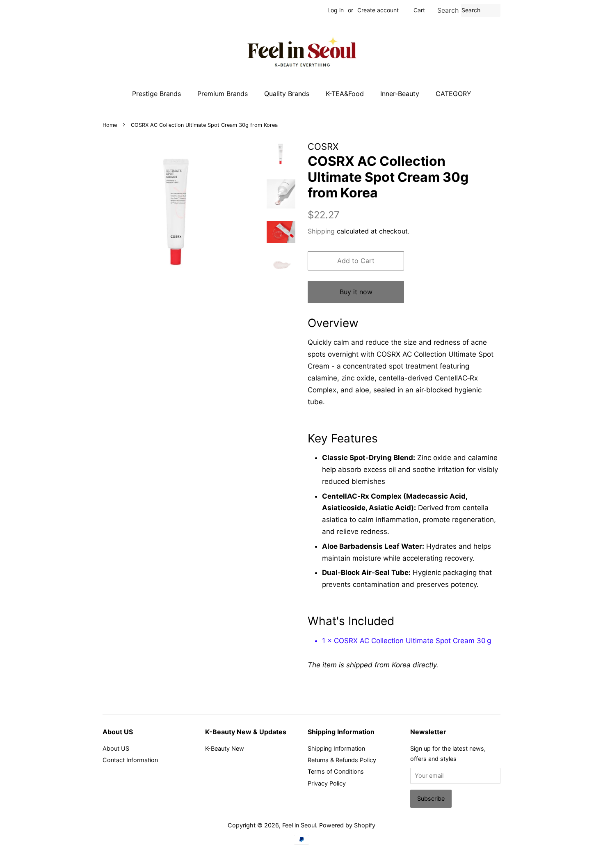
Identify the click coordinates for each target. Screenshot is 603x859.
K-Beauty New (224, 748)
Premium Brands (222, 93)
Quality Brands (286, 93)
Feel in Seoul (299, 825)
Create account (378, 10)
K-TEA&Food (345, 93)
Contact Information (130, 759)
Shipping (321, 231)
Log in (335, 10)
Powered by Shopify (347, 825)
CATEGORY (453, 93)
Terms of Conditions (336, 771)
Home (110, 125)
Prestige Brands (156, 93)
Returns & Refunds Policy (342, 759)
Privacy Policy (327, 783)
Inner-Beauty (399, 93)
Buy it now (356, 292)
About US (116, 748)
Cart (419, 10)
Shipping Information (336, 748)
